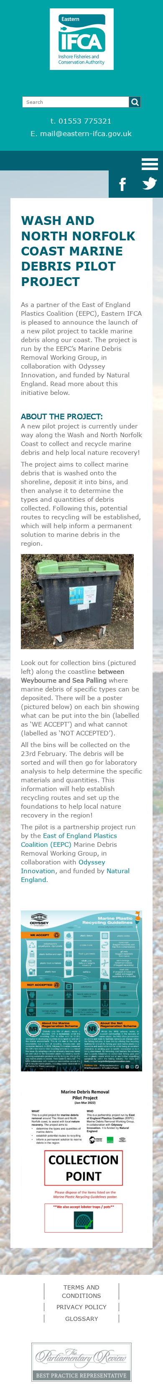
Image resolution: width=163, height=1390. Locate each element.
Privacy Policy (81, 1306)
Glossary (81, 1318)
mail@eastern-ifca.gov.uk (86, 133)
